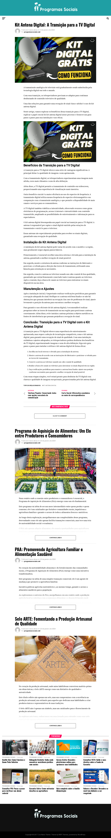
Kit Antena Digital (49, 385)
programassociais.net (32, 32)
